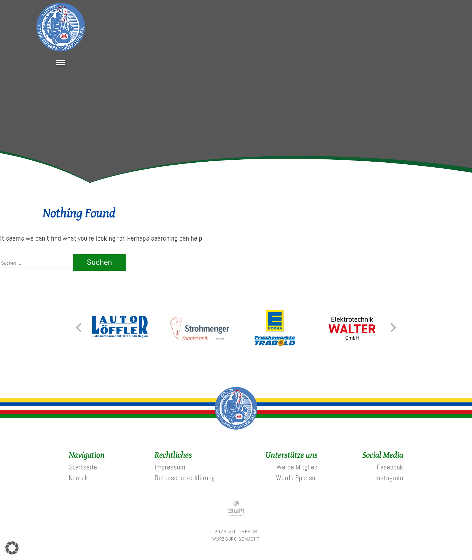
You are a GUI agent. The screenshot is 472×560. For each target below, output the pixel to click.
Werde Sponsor (296, 477)
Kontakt (79, 477)
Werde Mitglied (296, 467)
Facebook (390, 467)
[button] (78, 327)
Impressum (170, 467)
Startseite (83, 467)
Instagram (389, 477)
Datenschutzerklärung (185, 477)
